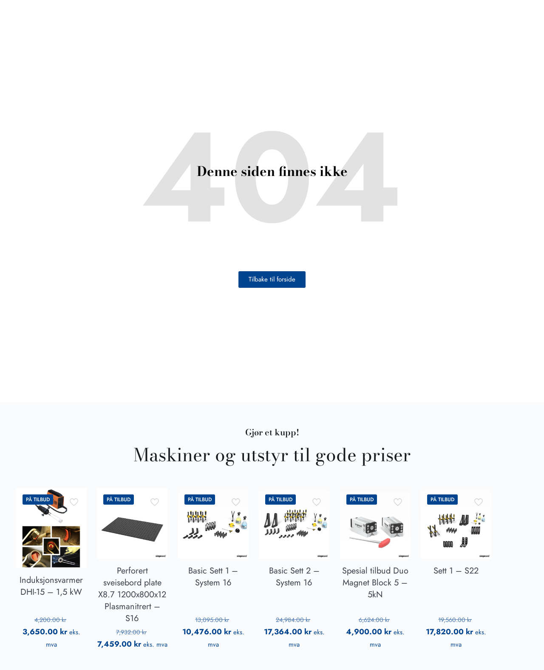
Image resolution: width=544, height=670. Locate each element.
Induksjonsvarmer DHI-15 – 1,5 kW (51, 586)
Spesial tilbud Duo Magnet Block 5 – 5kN (375, 583)
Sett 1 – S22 (456, 571)
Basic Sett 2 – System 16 (294, 577)
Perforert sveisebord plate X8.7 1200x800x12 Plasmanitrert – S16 (132, 595)
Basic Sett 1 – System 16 (213, 577)
